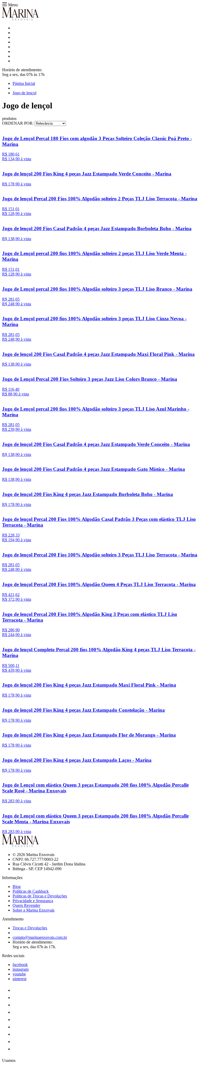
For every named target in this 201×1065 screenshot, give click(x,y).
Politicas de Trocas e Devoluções (40, 896)
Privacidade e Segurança (33, 900)
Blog (17, 886)
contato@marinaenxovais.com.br (40, 937)
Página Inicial (24, 83)
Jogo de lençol (24, 93)
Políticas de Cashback (31, 891)
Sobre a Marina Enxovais (33, 910)
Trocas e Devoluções (30, 928)
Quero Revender (26, 905)
